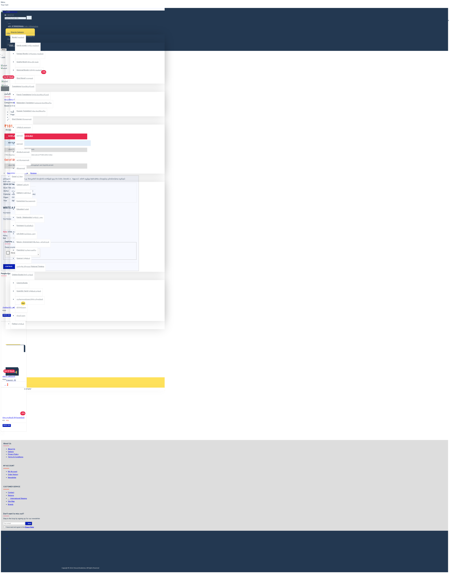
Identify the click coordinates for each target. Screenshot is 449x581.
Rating (5, 235)
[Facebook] (8, 536)
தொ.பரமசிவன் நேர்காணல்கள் (14, 417)
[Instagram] (8, 548)
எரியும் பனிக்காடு (9, 376)
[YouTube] (8, 554)
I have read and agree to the (20, 527)
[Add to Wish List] (4, 318)
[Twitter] (8, 542)
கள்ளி (3, 57)
